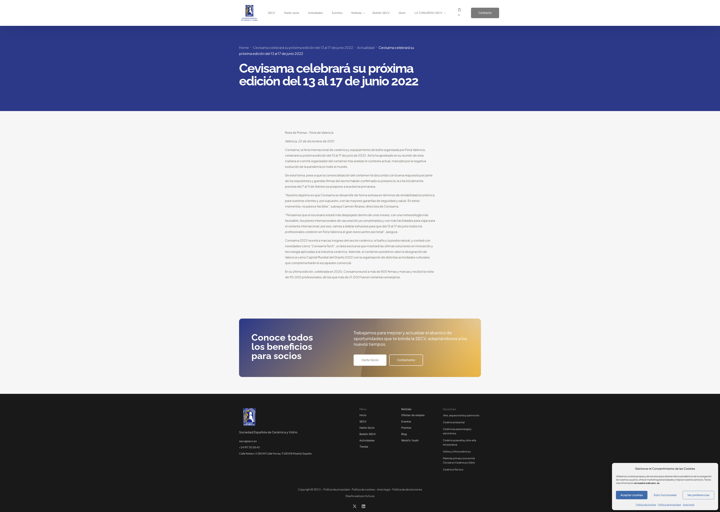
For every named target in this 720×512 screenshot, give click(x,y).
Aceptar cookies (632, 495)
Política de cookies (646, 504)
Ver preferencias (698, 495)
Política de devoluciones (407, 489)
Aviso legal (688, 504)
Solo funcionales (665, 495)
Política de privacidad (669, 504)
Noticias (406, 409)
